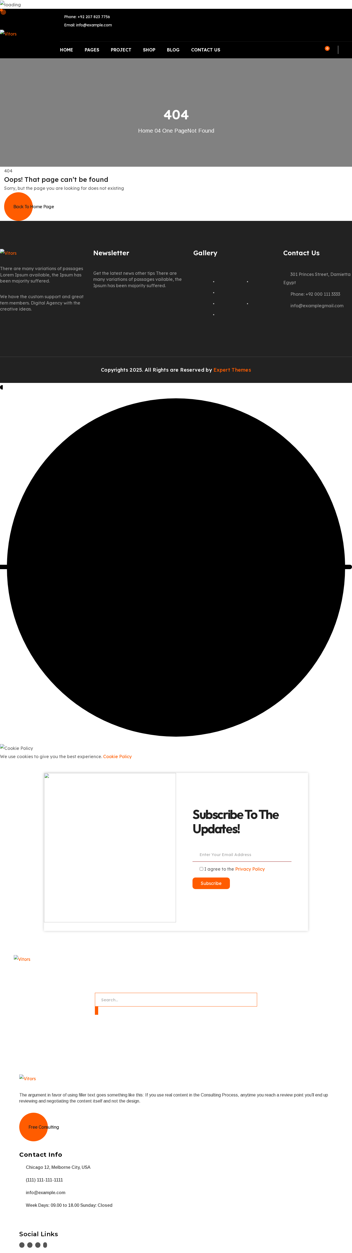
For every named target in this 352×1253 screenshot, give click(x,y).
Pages (92, 50)
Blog (173, 50)
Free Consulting (43, 1127)
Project (121, 50)
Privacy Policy (250, 869)
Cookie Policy (117, 756)
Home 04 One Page (162, 131)
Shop (149, 50)
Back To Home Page (33, 206)
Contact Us (205, 50)
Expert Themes (232, 370)
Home (66, 50)
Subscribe (211, 883)
